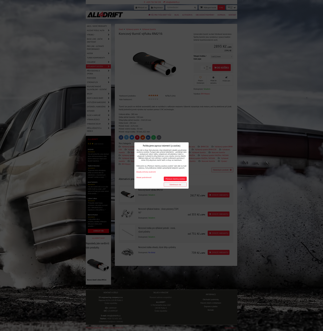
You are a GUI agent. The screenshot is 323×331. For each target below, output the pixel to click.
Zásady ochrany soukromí (146, 172)
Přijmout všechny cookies (175, 179)
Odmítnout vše (175, 184)
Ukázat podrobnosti (144, 177)
